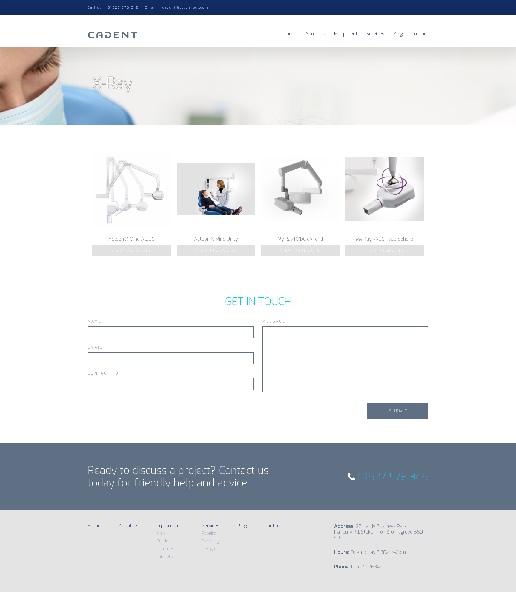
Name (95, 322)
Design (208, 549)
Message (273, 322)
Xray (160, 533)
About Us (315, 34)
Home (289, 34)
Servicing (210, 541)
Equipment (345, 34)
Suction (163, 541)
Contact (419, 34)
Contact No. (104, 374)
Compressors (170, 549)
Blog (398, 34)
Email (95, 348)
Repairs (209, 533)
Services (375, 34)
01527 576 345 (391, 476)
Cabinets (164, 556)
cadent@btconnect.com (185, 7)
